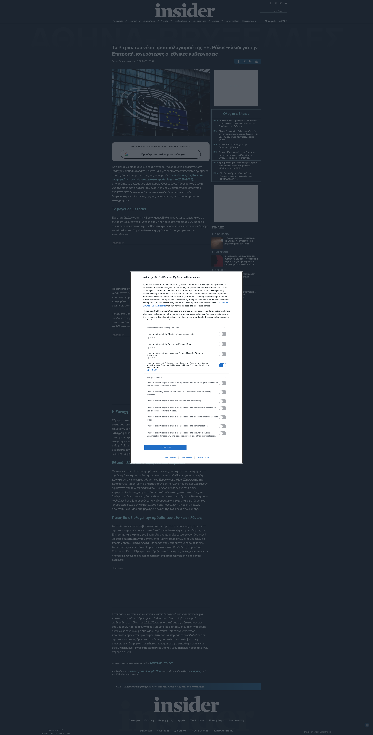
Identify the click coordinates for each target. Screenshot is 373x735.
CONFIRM (165, 447)
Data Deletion (170, 458)
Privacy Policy (203, 458)
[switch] (222, 334)
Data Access (186, 458)
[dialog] (186, 367)
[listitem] (186, 327)
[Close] (237, 277)
